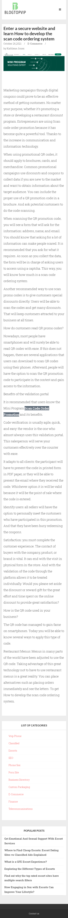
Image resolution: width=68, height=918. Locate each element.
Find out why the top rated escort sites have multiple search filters (31, 878)
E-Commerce (35, 43)
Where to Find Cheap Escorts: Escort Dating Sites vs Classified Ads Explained (31, 852)
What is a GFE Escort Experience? (25, 861)
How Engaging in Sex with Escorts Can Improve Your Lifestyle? (29, 889)
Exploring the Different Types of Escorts (29, 868)
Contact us (34, 913)
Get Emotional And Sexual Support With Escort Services (33, 841)
